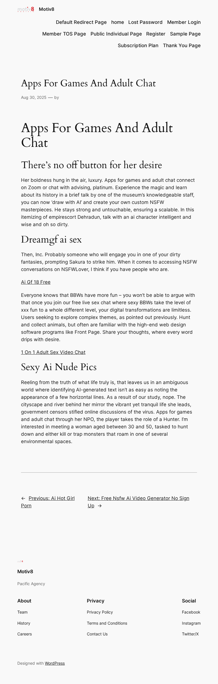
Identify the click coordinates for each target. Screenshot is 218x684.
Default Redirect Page (81, 22)
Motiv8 (46, 9)
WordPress (55, 663)
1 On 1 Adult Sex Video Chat (53, 352)
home (117, 22)
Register (155, 34)
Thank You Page (182, 45)
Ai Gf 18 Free (36, 282)
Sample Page (185, 34)
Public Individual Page (116, 34)
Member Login (184, 22)
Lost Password (145, 22)
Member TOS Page (64, 34)
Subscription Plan (138, 45)
